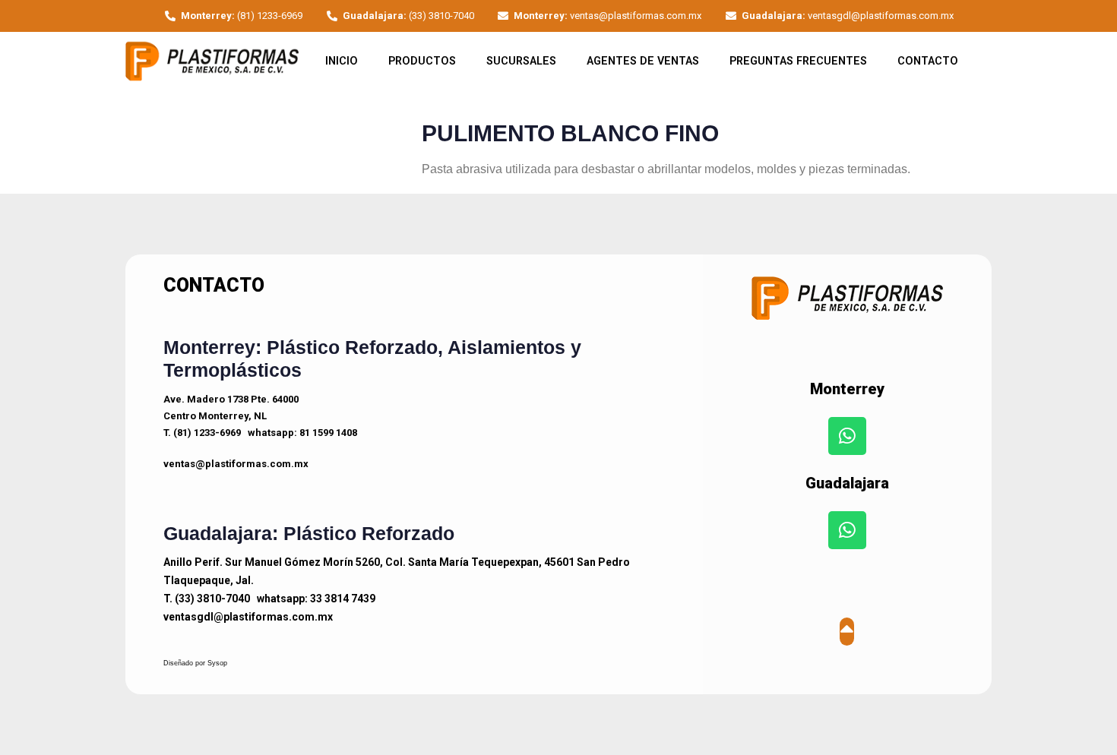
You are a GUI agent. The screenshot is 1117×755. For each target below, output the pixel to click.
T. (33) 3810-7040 (206, 598)
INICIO (341, 61)
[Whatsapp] (847, 436)
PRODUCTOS (422, 61)
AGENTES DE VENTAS (643, 61)
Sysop (217, 663)
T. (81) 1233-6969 (202, 432)
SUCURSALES (521, 61)
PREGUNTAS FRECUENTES (798, 61)
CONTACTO (927, 61)
